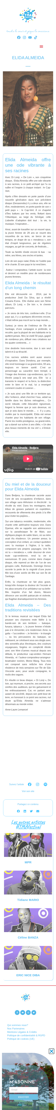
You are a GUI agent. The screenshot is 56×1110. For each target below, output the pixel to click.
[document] (28, 555)
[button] (51, 1051)
